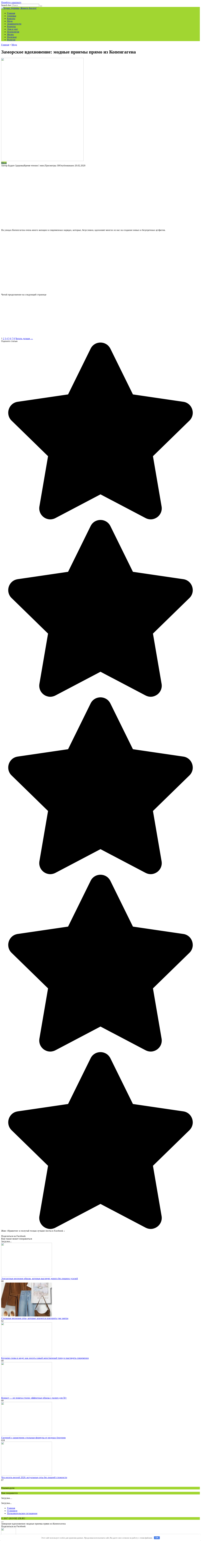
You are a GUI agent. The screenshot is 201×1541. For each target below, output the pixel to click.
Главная (11, 13)
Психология (13, 31)
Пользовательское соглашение (22, 1513)
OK (157, 1538)
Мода (10, 21)
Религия (11, 39)
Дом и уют (12, 29)
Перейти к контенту (11, 2)
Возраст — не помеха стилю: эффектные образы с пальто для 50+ (34, 1398)
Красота (11, 18)
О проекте (12, 1510)
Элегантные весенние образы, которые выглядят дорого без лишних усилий (39, 1278)
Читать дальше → (24, 338)
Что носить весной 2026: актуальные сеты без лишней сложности (34, 1477)
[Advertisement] (100, 196)
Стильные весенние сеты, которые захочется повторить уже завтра (34, 1318)
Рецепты (11, 26)
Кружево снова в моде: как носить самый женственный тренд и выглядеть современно (45, 1358)
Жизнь (10, 34)
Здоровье (11, 16)
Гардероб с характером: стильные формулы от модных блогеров (33, 1437)
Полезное (12, 37)
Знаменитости (14, 24)
